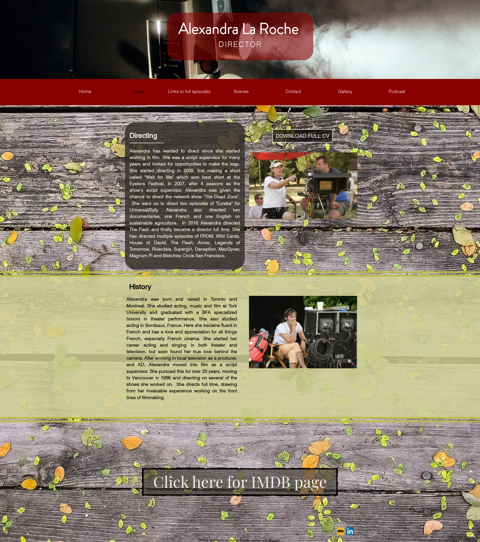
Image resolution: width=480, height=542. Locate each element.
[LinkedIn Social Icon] (350, 531)
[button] (241, 91)
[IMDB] (340, 531)
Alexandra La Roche (240, 28)
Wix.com (274, 540)
